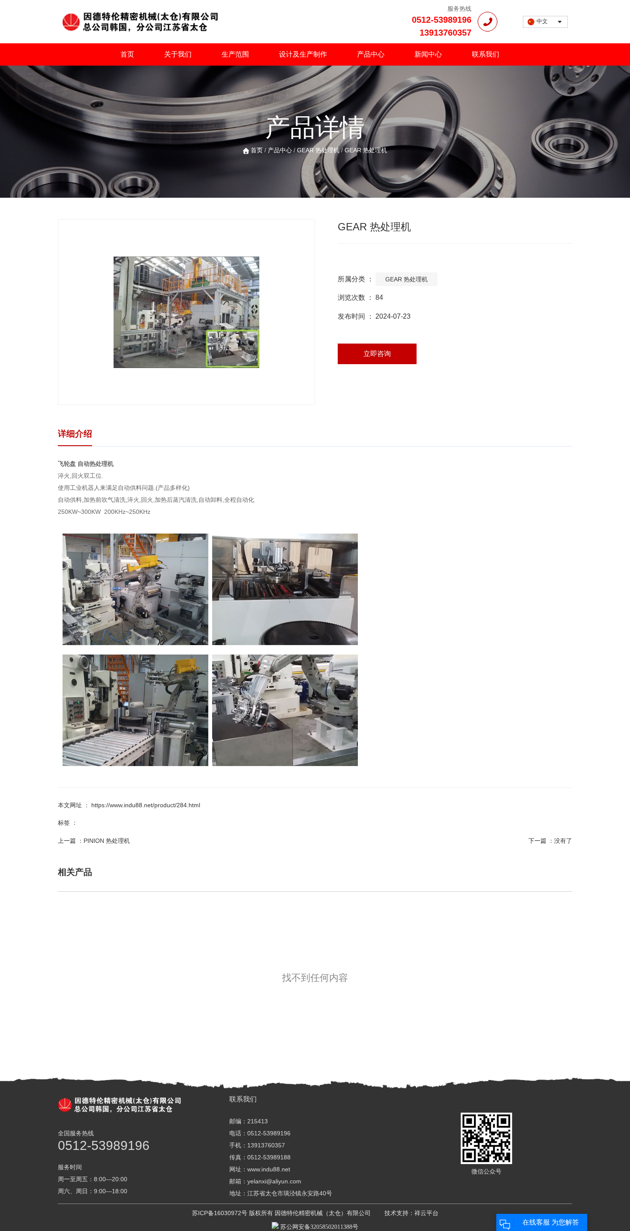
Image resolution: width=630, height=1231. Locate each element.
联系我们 (485, 54)
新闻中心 (428, 54)
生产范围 (235, 54)
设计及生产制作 (303, 54)
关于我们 (178, 54)
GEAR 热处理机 (318, 150)
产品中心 (370, 54)
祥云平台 (426, 1213)
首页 (127, 54)
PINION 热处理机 (107, 840)
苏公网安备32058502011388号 (318, 1227)
